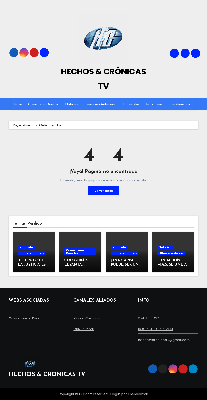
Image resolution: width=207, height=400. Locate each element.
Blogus (115, 394)
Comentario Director (43, 104)
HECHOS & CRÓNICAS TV (47, 375)
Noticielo (72, 104)
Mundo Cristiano (86, 318)
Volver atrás (103, 191)
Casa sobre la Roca (24, 318)
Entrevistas (131, 104)
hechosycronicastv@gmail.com (163, 340)
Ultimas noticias (31, 253)
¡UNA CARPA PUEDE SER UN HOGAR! (125, 265)
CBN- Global (83, 329)
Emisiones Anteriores (101, 104)
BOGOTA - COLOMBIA (155, 329)
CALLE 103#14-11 (151, 318)
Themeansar (138, 394)
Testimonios (155, 104)
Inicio (18, 104)
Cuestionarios (180, 104)
